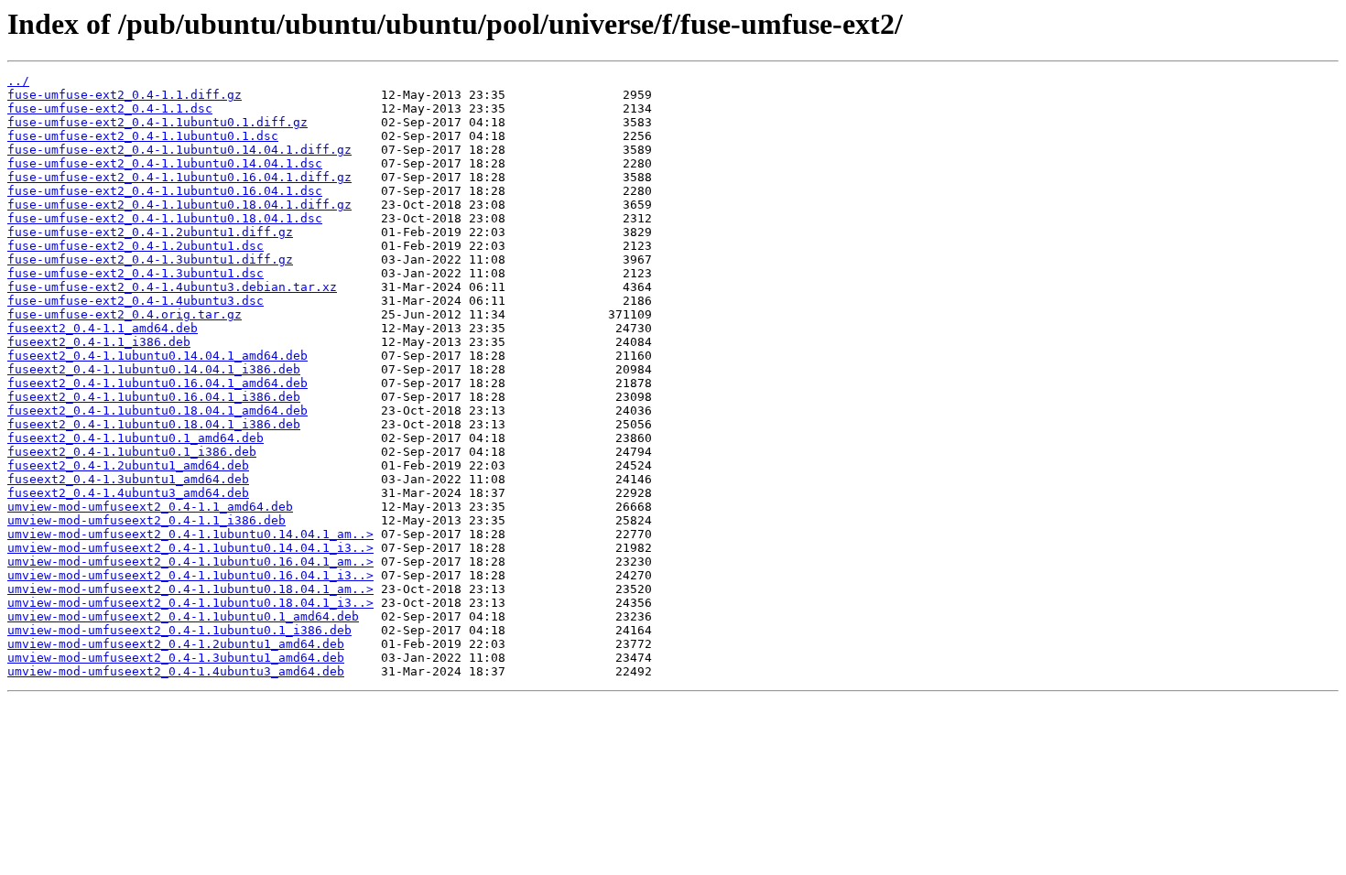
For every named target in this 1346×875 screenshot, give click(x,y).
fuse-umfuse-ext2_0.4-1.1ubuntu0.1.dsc (142, 136)
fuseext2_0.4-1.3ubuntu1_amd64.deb (128, 479)
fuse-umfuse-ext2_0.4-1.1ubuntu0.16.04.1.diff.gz (179, 177)
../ (18, 81)
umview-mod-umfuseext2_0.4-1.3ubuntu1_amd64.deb (175, 657)
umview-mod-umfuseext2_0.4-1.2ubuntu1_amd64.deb (175, 644)
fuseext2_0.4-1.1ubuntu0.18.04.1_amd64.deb (157, 410)
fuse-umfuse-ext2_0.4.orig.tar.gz (124, 314)
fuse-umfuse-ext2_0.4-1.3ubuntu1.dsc (135, 273)
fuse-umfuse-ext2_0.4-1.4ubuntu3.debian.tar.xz (172, 287)
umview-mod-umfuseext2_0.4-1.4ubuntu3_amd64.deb (175, 671)
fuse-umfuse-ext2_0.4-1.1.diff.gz (124, 95)
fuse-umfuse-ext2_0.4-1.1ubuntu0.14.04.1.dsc (164, 163)
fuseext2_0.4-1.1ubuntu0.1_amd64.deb (135, 438)
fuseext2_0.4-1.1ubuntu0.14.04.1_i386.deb (153, 369)
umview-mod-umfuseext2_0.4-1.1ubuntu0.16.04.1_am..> (190, 561)
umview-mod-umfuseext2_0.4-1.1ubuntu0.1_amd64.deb (183, 616)
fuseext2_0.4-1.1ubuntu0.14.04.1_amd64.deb (157, 355)
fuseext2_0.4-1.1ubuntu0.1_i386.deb (131, 452)
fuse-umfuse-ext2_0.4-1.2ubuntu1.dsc (135, 246)
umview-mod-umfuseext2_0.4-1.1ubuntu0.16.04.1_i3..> (190, 575)
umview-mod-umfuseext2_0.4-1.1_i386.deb (146, 520)
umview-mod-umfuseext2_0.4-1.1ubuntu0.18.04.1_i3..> (190, 603)
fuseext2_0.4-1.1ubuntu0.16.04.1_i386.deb (153, 397)
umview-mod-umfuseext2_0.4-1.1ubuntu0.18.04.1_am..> (190, 589)
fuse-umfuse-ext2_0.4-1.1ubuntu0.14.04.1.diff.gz (179, 150)
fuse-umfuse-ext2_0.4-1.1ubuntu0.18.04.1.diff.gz (179, 204)
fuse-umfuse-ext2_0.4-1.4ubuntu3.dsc (135, 301)
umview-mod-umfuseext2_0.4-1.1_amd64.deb (150, 506)
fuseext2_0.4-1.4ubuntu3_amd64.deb (128, 493)
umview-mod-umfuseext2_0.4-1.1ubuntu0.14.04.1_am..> (190, 534)
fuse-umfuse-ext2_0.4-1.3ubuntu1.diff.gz (150, 259)
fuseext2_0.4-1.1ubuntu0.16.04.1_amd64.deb (157, 383)
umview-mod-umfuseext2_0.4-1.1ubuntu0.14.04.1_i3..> (190, 548)
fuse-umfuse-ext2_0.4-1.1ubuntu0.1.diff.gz (157, 122)
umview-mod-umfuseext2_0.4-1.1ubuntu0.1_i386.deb (179, 630)
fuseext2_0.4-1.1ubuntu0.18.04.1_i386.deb (153, 424)
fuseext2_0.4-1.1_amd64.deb (102, 328)
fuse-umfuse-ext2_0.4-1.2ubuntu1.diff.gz (150, 232)
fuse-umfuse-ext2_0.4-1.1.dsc (109, 108)
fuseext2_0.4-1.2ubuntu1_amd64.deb (128, 465)
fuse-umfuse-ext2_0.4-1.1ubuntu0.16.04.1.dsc (164, 191)
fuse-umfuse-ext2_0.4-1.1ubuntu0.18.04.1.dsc (164, 218)
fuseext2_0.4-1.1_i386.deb (98, 342)
